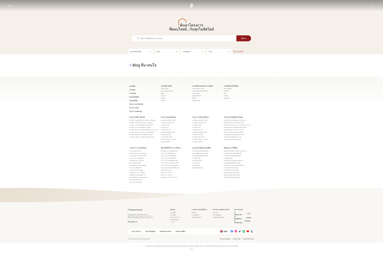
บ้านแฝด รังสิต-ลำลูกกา (167, 137)
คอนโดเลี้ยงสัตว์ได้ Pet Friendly (232, 163)
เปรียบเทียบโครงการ (197, 217)
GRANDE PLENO (196, 96)
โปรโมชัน (215, 212)
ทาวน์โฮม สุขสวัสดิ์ (197, 142)
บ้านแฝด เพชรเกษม (166, 134)
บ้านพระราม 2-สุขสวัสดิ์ (135, 182)
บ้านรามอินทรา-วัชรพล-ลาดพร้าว (138, 156)
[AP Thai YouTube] (248, 231)
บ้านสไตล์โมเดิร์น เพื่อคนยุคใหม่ (200, 151)
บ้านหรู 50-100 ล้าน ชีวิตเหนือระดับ (170, 168)
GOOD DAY (227, 98)
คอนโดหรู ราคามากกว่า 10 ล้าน (169, 177)
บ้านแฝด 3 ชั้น (196, 165)
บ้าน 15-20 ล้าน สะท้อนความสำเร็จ (170, 163)
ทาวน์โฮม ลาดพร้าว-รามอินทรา (200, 139)
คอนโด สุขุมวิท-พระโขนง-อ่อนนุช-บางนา (234, 134)
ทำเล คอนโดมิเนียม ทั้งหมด (233, 117)
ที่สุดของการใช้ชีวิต (230, 148)
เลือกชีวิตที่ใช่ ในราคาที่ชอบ (171, 148)
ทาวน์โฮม (132, 93)
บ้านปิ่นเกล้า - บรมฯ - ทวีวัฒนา (137, 172)
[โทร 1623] (224, 231)
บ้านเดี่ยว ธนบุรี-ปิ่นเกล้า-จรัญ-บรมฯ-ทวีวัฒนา (141, 122)
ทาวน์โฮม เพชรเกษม (197, 134)
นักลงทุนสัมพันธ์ (174, 220)
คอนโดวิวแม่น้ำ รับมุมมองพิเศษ (232, 177)
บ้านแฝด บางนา (165, 127)
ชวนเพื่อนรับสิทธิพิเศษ (218, 217)
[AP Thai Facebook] (232, 231)
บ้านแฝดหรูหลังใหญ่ (197, 168)
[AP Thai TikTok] (240, 231)
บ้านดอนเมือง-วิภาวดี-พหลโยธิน (137, 165)
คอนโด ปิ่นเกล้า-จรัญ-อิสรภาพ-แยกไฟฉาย (235, 120)
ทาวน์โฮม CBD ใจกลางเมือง (231, 170)
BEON (162, 93)
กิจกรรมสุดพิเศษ (217, 215)
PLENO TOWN (196, 100)
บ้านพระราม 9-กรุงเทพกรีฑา (136, 158)
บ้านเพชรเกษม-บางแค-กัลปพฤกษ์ (138, 153)
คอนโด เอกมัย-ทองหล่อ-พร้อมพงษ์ (232, 139)
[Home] (191, 5)
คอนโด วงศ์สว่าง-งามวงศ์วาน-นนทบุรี (234, 130)
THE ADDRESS (228, 88)
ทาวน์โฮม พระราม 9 (197, 130)
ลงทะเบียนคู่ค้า (150, 231)
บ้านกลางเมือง (196, 93)
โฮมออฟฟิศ (133, 100)
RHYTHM (226, 91)
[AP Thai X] (252, 231)
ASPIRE (226, 96)
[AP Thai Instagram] (236, 231)
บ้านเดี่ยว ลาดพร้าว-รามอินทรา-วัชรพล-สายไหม (141, 137)
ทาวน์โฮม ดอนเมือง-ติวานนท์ (199, 120)
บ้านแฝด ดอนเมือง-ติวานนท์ (168, 120)
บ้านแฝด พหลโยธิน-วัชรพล (168, 132)
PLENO (194, 98)
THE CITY (163, 96)
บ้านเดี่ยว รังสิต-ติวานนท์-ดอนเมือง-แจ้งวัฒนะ (141, 134)
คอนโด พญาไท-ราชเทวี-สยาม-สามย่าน (234, 122)
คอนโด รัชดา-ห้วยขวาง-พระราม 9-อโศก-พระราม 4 (237, 125)
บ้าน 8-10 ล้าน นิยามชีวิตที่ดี (168, 158)
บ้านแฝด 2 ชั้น (196, 163)
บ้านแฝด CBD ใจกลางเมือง (231, 168)
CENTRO (163, 98)
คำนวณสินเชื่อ (195, 215)
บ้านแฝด (132, 90)
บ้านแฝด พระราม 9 (166, 130)
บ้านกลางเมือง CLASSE (198, 88)
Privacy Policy (236, 239)
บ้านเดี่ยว (132, 86)
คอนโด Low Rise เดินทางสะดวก (232, 175)
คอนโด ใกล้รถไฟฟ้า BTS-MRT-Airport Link (235, 151)
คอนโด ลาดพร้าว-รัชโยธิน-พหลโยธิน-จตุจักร (235, 127)
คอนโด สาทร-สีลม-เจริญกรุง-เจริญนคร (233, 132)
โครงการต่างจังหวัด (136, 104)
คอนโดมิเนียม (134, 97)
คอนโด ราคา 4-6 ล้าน (166, 175)
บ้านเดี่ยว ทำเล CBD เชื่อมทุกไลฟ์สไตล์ (234, 165)
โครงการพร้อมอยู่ (135, 111)
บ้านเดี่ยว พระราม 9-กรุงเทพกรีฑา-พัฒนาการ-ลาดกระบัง (143, 130)
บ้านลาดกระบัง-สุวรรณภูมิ (136, 170)
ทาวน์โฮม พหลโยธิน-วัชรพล (199, 132)
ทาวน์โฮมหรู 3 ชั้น (197, 160)
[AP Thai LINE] (244, 231)
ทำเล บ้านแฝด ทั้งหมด (168, 117)
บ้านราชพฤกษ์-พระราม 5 (135, 151)
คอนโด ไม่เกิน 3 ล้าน (166, 170)
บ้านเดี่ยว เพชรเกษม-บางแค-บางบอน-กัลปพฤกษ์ (141, 132)
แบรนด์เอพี (173, 212)
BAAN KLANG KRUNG (167, 91)
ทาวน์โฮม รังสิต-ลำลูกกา (198, 137)
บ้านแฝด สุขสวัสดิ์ (165, 142)
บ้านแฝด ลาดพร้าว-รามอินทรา (169, 139)
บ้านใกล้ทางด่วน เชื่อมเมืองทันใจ (232, 156)
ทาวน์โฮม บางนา (196, 127)
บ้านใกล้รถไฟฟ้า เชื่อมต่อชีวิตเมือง (233, 153)
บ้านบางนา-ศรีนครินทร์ (135, 168)
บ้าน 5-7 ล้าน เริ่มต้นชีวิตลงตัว (168, 156)
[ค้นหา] (372, 5)
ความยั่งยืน (173, 215)
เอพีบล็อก (194, 212)
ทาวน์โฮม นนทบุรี (196, 125)
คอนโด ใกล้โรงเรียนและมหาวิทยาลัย (233, 160)
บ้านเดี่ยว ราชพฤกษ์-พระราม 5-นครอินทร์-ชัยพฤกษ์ (142, 120)
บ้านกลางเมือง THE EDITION (200, 91)
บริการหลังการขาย (175, 217)
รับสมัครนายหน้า (166, 231)
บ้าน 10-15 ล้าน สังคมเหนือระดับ (169, 160)
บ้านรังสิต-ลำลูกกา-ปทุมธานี (136, 160)
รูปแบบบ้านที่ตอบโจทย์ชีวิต (201, 148)
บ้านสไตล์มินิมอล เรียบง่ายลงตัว (200, 153)
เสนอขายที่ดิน (180, 231)
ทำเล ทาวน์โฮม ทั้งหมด (200, 117)
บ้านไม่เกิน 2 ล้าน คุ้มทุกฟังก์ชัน (169, 151)
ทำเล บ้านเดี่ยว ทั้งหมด (137, 117)
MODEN (163, 100)
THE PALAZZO (164, 88)
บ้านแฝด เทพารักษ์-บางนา (167, 122)
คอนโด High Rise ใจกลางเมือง (232, 172)
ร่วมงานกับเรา (136, 231)
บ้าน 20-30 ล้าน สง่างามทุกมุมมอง (170, 165)
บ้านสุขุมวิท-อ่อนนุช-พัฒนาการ (137, 175)
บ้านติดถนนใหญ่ (228, 158)
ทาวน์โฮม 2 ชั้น (196, 158)
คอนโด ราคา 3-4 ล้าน (166, 172)
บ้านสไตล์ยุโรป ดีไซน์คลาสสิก (200, 156)
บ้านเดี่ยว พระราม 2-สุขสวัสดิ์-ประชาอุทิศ (140, 127)
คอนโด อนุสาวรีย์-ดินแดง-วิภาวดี (232, 137)
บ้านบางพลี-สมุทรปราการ (136, 180)
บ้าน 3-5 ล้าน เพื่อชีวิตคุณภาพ (168, 153)
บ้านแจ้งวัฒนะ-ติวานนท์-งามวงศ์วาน (139, 177)
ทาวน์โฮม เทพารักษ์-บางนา (199, 122)
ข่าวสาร (172, 222)
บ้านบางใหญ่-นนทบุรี (134, 163)
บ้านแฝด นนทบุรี (165, 125)
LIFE (225, 93)
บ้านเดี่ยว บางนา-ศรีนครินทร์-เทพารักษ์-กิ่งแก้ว (141, 125)
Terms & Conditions (225, 239)
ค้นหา (243, 38)
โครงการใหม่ (134, 108)
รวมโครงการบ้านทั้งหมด (138, 148)
